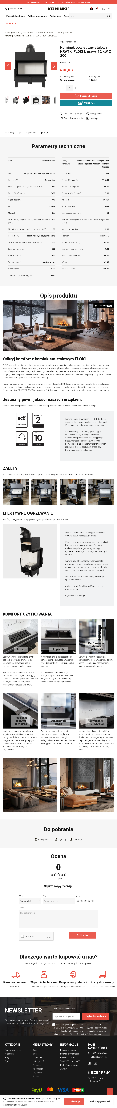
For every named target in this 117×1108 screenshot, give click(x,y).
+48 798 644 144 (98, 1053)
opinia (21, 908)
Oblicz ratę (89, 103)
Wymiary (62, 839)
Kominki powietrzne (64, 33)
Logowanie (37, 1072)
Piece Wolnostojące (15, 16)
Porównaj (37, 1065)
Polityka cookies (67, 1057)
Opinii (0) (44, 132)
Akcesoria (9, 1054)
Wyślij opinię (82, 935)
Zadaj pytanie (96, 113)
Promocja (11, 23)
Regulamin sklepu (68, 1050)
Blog (7, 1057)
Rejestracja (38, 1069)
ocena (79, 897)
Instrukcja (78, 839)
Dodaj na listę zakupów (74, 113)
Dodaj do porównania (73, 118)
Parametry (9, 132)
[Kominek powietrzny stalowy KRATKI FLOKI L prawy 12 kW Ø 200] (30, 66)
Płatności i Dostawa (69, 1065)
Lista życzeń (38, 1061)
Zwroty (63, 1069)
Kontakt (36, 1076)
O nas (35, 1050)
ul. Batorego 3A (94, 1081)
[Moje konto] (109, 9)
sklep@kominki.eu (99, 1057)
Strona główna (11, 33)
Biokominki (55, 16)
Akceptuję (75, 1101)
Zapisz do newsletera (96, 1016)
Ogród (67, 16)
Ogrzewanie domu (27, 33)
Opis (20, 132)
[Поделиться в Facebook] (88, 118)
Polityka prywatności (100, 1101)
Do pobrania (30, 132)
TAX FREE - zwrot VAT (70, 1061)
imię (44, 896)
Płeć (21, 896)
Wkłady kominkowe (37, 16)
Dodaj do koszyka (88, 96)
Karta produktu (44, 839)
